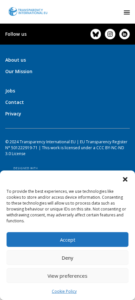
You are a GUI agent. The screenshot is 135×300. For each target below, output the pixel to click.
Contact (14, 102)
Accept (67, 239)
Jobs (10, 91)
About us (15, 60)
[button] (125, 178)
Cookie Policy (64, 291)
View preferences (67, 275)
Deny (67, 257)
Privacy (13, 113)
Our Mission (18, 71)
